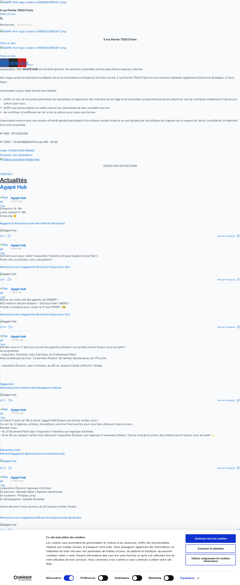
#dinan (57, 387)
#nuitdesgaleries (41, 387)
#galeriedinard (34, 453)
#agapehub (7, 223)
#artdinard (74, 517)
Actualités (13, 180)
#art (38, 223)
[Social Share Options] (238, 236)
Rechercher (7, 25)
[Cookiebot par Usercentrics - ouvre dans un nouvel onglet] (22, 578)
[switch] (103, 578)
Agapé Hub (13, 187)
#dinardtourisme (25, 223)
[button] (120, 18)
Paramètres (187, 578)
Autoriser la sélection (211, 548)
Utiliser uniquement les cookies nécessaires (211, 559)
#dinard (46, 223)
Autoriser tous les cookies (211, 538)
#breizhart (58, 223)
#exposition (57, 267)
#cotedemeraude (54, 453)
